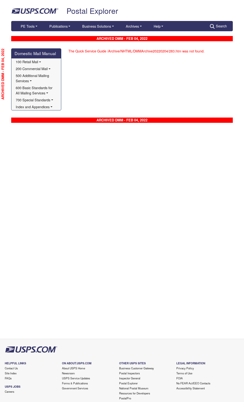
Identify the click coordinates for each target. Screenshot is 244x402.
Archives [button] (132, 26)
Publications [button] (58, 26)
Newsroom (68, 373)
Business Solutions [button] (96, 26)
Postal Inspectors (129, 373)
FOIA (179, 378)
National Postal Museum (133, 388)
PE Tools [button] (28, 26)
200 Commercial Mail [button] (32, 68)
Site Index (11, 373)
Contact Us (11, 368)
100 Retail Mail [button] (27, 61)
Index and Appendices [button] (33, 106)
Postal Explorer (92, 10)
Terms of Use (184, 373)
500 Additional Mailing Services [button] (33, 78)
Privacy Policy (185, 368)
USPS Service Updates (76, 378)
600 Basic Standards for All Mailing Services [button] (34, 90)
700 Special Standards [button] (33, 99)
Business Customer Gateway (136, 368)
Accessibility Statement (190, 388)
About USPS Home (73, 368)
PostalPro (125, 398)
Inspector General (129, 378)
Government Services (75, 388)
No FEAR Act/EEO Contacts (193, 383)
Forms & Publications (75, 383)
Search (221, 25)
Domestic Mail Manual (35, 53)
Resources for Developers (134, 393)
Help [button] (157, 26)
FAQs (8, 378)
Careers (9, 391)
